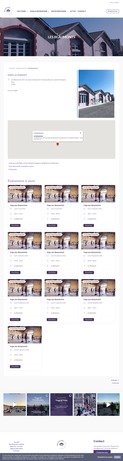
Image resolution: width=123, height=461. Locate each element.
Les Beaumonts (18, 219)
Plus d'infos (15, 225)
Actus (73, 11)
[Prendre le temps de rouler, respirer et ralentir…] (61, 404)
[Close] (80, 133)
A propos (16, 451)
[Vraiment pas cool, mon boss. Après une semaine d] (14, 404)
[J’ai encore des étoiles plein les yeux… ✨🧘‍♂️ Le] (85, 404)
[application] (27, 11)
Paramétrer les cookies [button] (105, 457)
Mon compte (114, 2)
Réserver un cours (16, 446)
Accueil (16, 442)
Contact (82, 11)
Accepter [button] (117, 457)
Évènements (37, 139)
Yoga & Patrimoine (38, 11)
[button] (112, 11)
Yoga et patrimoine (16, 448)
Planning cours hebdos (16, 444)
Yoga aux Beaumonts (18, 205)
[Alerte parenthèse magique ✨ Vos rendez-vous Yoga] (38, 404)
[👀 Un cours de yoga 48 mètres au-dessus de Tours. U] (108, 404)
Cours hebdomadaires (17, 187)
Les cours (21, 11)
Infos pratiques (58, 11)
